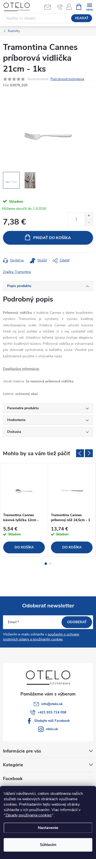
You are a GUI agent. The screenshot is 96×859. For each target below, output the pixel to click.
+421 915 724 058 (52, 712)
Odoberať (77, 622)
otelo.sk (52, 729)
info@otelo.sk (52, 704)
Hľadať (81, 18)
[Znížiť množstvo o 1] (89, 222)
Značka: (17, 272)
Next (89, 453)
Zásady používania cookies (28, 815)
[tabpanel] (24, 510)
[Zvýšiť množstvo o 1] (89, 215)
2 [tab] (50, 563)
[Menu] (89, 6)
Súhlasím (48, 844)
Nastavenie (48, 827)
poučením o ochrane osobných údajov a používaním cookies (41, 637)
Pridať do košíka (52, 238)
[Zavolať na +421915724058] (60, 7)
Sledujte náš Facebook (52, 720)
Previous (80, 453)
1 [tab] (46, 563)
